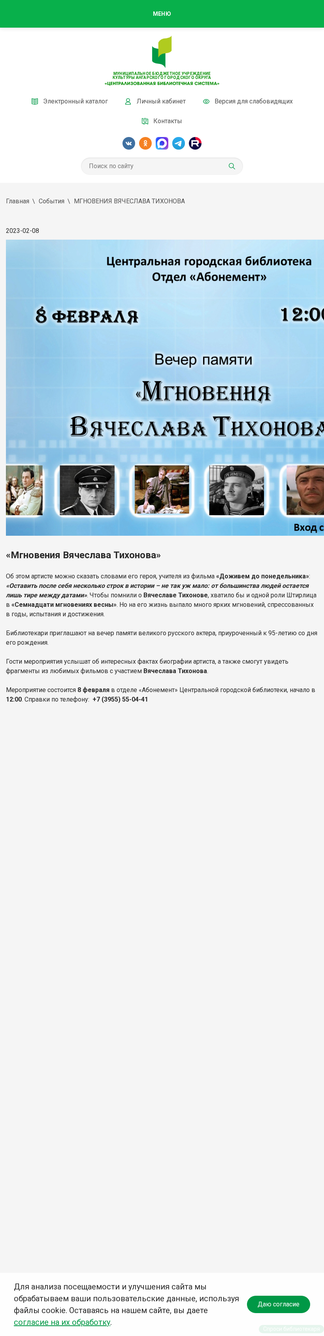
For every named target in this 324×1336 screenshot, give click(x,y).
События (51, 201)
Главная (17, 201)
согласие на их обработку (62, 1322)
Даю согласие (279, 1304)
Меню (162, 14)
